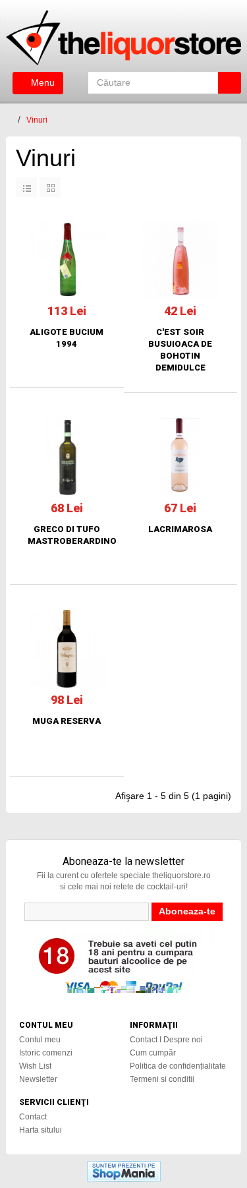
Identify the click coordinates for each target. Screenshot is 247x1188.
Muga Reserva (66, 721)
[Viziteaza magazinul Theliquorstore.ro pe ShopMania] (124, 1170)
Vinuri (36, 120)
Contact (33, 1117)
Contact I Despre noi (166, 1040)
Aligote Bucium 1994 (66, 338)
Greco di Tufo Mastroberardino (67, 535)
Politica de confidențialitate (178, 1066)
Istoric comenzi (45, 1053)
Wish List (35, 1066)
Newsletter (38, 1079)
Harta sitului (40, 1130)
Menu (41, 82)
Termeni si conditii (162, 1079)
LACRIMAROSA (180, 529)
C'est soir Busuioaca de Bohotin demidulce (180, 349)
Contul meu (40, 1040)
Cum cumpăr (153, 1053)
